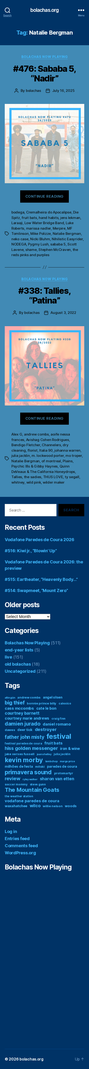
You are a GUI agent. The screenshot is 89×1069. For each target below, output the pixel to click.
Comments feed (21, 845)
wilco (35, 805)
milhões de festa (19, 766)
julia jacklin (20, 455)
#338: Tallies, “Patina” (44, 295)
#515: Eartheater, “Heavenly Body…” (41, 579)
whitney (17, 482)
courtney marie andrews (27, 718)
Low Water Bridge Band (44, 223)
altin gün (10, 697)
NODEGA (18, 244)
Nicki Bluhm (40, 239)
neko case (19, 239)
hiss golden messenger (31, 748)
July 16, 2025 (63, 90)
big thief (15, 702)
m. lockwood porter (48, 455)
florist (32, 450)
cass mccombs (19, 708)
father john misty (24, 737)
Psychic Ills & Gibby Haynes (34, 466)
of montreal (51, 461)
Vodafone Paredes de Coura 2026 (39, 539)
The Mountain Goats (32, 789)
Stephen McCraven (54, 249)
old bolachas (18, 664)
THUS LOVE (53, 477)
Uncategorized (20, 671)
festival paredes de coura (23, 743)
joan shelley (44, 754)
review (12, 778)
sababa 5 (58, 244)
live (8, 657)
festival (59, 736)
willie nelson (53, 806)
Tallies (16, 477)
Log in (11, 831)
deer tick (25, 730)
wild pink (33, 482)
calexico (65, 703)
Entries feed (17, 838)
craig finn (59, 718)
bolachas (33, 90)
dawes (10, 730)
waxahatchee (16, 806)
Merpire (59, 228)
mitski (39, 766)
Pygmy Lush (38, 244)
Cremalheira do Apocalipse (48, 212)
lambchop (51, 761)
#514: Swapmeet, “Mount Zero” (36, 590)
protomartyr (63, 773)
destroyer (46, 729)
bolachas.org (44, 10)
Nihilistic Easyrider (67, 239)
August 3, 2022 (63, 312)
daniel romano (57, 724)
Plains (67, 461)
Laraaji (17, 223)
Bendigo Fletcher (25, 445)
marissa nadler (38, 228)
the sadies (32, 477)
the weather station (19, 796)
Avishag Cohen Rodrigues (47, 439)
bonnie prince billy (41, 703)
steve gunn (38, 784)
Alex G (16, 434)
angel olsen (52, 697)
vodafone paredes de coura (32, 800)
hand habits (48, 217)
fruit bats (29, 217)
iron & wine (70, 748)
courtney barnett (22, 713)
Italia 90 (46, 450)
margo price (67, 761)
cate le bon (46, 708)
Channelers (51, 445)
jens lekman (70, 217)
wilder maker (54, 482)
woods (71, 806)
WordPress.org (20, 852)
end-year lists (19, 649)
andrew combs (36, 434)
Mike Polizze (40, 233)
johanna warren (67, 450)
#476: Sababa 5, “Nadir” (44, 73)
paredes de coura (62, 766)
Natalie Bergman (67, 233)
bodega (17, 212)
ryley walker (30, 779)
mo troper (74, 455)
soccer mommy (16, 784)
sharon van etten (57, 778)
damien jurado (23, 724)
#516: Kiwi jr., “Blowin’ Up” (31, 550)
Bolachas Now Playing (44, 57)
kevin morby (24, 760)
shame (31, 249)
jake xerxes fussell (19, 754)
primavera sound (28, 772)
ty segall (72, 477)
